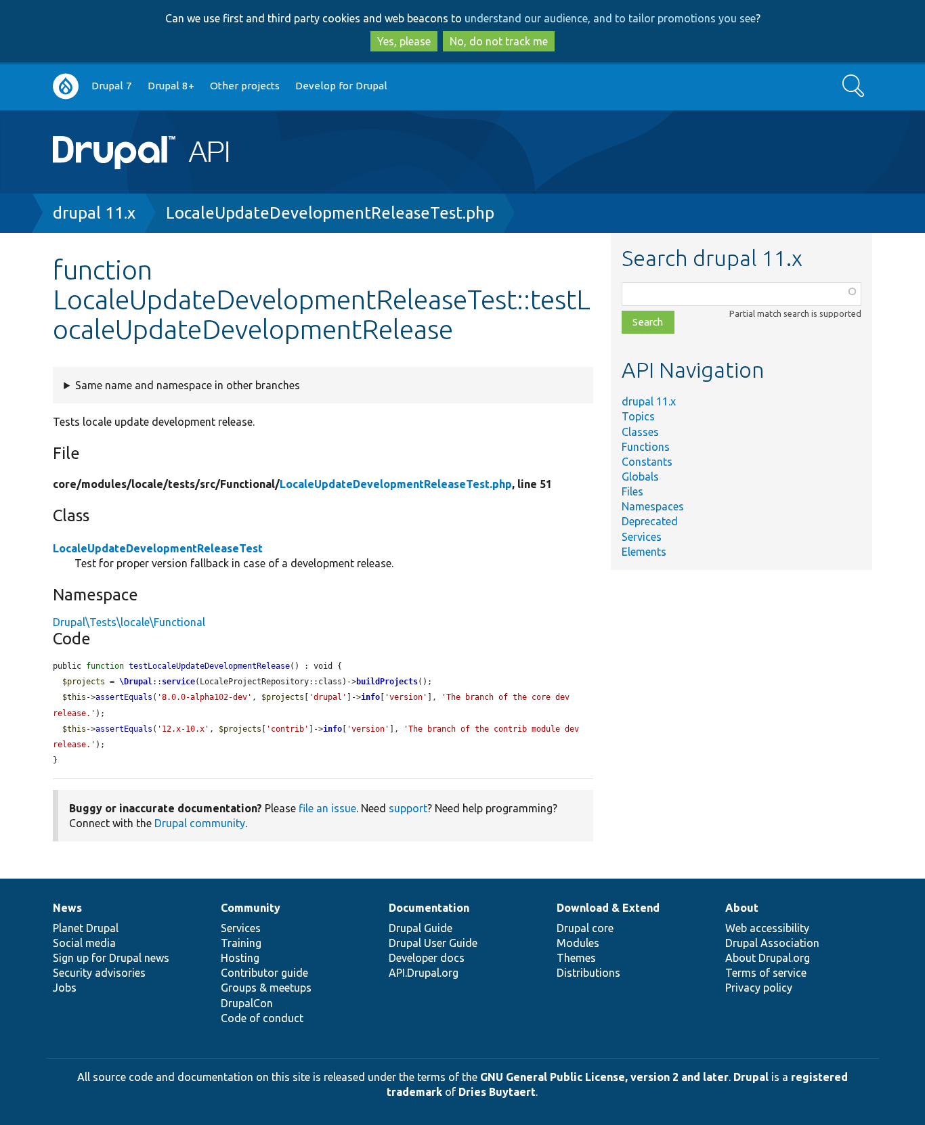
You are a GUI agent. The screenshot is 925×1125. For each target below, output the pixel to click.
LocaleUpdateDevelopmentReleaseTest (158, 548)
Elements (644, 552)
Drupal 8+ (171, 85)
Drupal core (585, 928)
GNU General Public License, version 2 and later (604, 1077)
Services (642, 537)
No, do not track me (499, 41)
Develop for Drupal (341, 85)
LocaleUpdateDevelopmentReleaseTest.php (330, 213)
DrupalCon (247, 1003)
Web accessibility (767, 928)
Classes (640, 432)
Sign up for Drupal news (111, 958)
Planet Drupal (86, 928)
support (408, 808)
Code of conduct (262, 1018)
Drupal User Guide (433, 943)
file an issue (327, 808)
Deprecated (650, 521)
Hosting (240, 958)
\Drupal (135, 681)
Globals (640, 476)
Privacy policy (758, 987)
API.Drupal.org (423, 973)
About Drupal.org (767, 958)
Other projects (245, 85)
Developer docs (427, 958)
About (741, 908)
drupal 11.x (94, 213)
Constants (647, 462)
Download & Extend (608, 908)
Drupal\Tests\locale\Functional (129, 622)
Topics (638, 416)
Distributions (588, 973)
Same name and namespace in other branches (187, 385)
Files (632, 491)
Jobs (65, 987)
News (67, 908)
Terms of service (765, 973)
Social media (84, 943)
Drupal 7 (111, 85)
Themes (576, 958)
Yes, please (404, 41)
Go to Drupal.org (66, 86)
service (178, 681)
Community (250, 908)
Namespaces (653, 506)
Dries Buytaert (497, 1092)
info (370, 697)
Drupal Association (772, 943)
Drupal (751, 1077)
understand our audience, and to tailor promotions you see (610, 18)
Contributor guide (264, 973)
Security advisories (99, 973)
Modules (578, 943)
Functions (646, 447)
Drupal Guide (420, 928)
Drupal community (199, 823)
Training (241, 943)
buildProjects (387, 681)
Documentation (429, 908)
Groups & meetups (266, 987)
